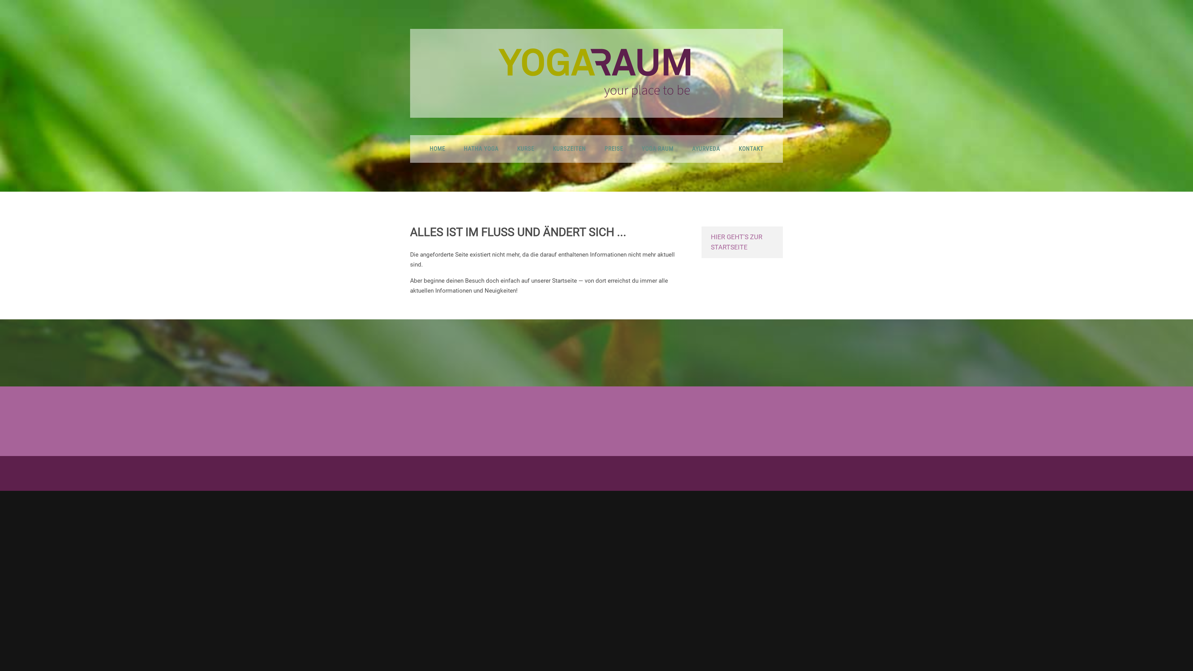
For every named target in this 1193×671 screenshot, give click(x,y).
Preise (614, 148)
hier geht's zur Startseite (736, 242)
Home (437, 148)
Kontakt (751, 148)
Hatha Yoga (481, 148)
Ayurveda (706, 148)
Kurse (525, 148)
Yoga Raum (658, 148)
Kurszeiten (569, 148)
